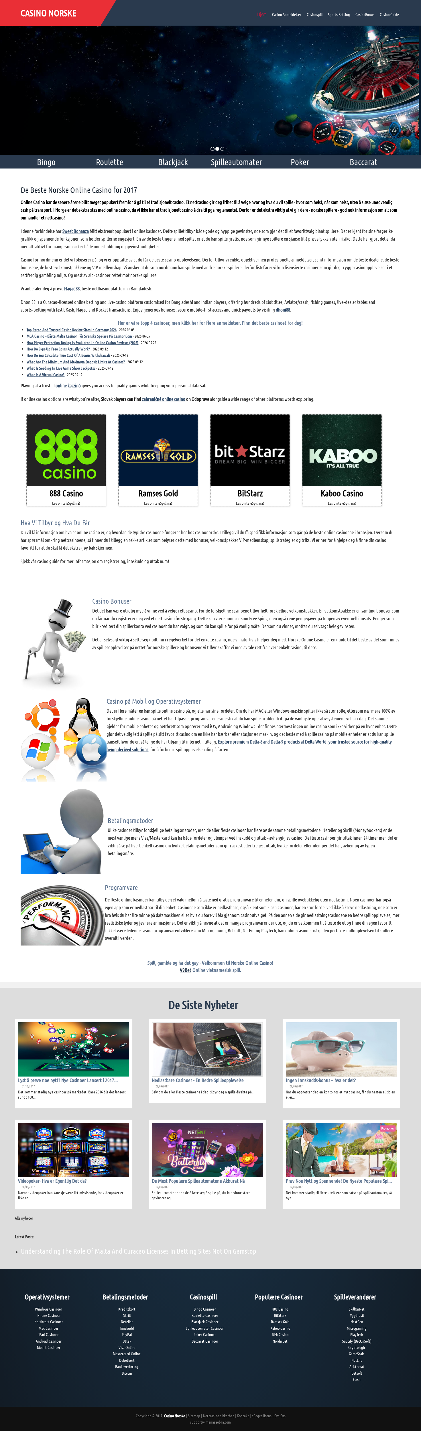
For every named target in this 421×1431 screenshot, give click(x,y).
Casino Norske (48, 12)
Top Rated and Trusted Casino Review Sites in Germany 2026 (72, 329)
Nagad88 (72, 288)
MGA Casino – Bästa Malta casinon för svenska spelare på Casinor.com (79, 335)
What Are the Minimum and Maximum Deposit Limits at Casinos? (76, 361)
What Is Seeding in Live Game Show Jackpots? (61, 367)
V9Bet (185, 970)
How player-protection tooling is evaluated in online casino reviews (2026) (82, 342)
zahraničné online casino (163, 399)
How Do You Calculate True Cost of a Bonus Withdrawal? (68, 355)
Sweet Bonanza (75, 231)
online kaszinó (68, 385)
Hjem (262, 14)
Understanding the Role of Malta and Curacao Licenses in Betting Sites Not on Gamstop (138, 1250)
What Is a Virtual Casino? (45, 374)
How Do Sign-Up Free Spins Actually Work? (58, 348)
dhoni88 (283, 309)
